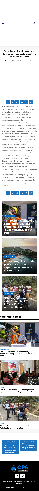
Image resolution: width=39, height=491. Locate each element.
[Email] (22, 102)
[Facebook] (8, 102)
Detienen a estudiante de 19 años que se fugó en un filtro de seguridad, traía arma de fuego (10, 448)
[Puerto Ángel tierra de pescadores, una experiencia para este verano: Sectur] (19, 256)
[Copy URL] (31, 102)
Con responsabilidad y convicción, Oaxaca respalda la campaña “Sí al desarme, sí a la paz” (18, 354)
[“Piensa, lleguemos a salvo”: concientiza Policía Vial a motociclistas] (19, 293)
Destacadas (9, 294)
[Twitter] (13, 102)
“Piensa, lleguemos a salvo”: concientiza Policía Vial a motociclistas (17, 427)
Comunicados (9, 216)
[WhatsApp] (17, 102)
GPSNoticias (9, 61)
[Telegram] (26, 102)
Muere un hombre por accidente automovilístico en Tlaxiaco (29, 446)
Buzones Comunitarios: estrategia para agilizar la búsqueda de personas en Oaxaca (19, 391)
